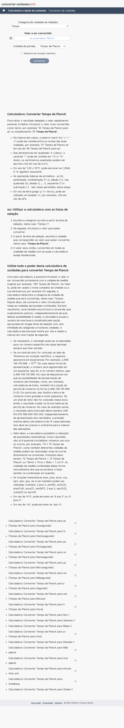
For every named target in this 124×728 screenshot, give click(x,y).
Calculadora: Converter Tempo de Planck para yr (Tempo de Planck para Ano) (37, 634)
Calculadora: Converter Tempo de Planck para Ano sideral (38, 660)
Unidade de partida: (24, 46)
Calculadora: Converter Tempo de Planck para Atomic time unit (39, 671)
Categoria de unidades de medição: (38, 22)
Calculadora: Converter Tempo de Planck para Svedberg (35, 681)
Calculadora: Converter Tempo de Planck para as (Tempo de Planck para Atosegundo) (37, 523)
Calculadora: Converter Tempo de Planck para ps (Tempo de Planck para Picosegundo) (37, 544)
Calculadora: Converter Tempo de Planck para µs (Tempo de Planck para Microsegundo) (37, 565)
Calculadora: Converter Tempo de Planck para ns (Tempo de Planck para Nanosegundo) (37, 555)
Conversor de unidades (62, 10)
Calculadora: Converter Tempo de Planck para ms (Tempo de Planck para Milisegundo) (37, 575)
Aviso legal (36, 703)
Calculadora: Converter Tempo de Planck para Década (40, 641)
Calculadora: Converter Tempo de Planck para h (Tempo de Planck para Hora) (36, 607)
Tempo (42, 223)
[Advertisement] (39, 89)
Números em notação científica (39, 53)
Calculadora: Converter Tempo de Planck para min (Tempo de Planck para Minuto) (37, 596)
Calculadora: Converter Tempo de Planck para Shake (39, 689)
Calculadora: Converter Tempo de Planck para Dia (37, 614)
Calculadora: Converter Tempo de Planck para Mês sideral (38, 650)
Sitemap (58, 703)
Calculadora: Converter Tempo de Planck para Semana (40, 620)
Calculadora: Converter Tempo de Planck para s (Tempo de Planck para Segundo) (36, 586)
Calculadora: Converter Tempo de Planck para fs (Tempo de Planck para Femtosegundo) (36, 534)
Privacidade (47, 703)
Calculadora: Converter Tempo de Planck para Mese (38, 625)
